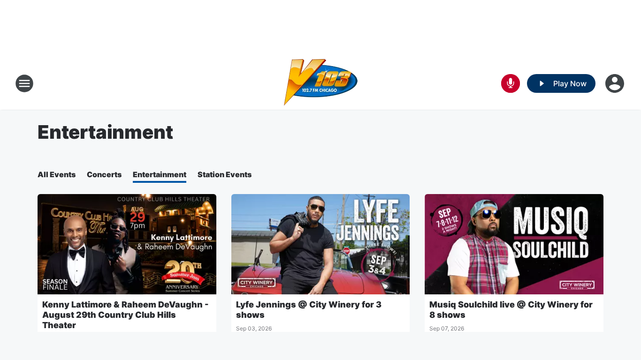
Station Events (225, 174)
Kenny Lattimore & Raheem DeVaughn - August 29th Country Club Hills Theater (125, 315)
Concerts (104, 174)
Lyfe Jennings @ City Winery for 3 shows (309, 310)
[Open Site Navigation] (24, 83)
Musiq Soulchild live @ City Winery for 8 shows (511, 310)
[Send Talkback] (510, 83)
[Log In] (615, 83)
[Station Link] (321, 83)
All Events (57, 174)
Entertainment (159, 174)
